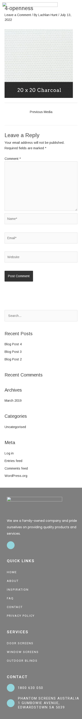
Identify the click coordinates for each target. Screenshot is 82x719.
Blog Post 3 (13, 352)
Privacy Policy (21, 615)
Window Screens (23, 652)
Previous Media (41, 112)
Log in (9, 453)
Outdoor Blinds (22, 660)
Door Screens (20, 643)
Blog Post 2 (13, 359)
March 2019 (13, 400)
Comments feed (16, 468)
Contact (15, 607)
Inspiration (18, 589)
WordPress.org (16, 476)
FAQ (10, 598)
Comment (13, 158)
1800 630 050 (30, 688)
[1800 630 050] (11, 688)
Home (12, 572)
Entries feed (13, 461)
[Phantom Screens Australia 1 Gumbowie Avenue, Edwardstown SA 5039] (11, 703)
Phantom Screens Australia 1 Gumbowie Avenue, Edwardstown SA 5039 (48, 702)
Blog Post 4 (13, 344)
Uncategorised (15, 427)
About (13, 581)
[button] (76, 10)
